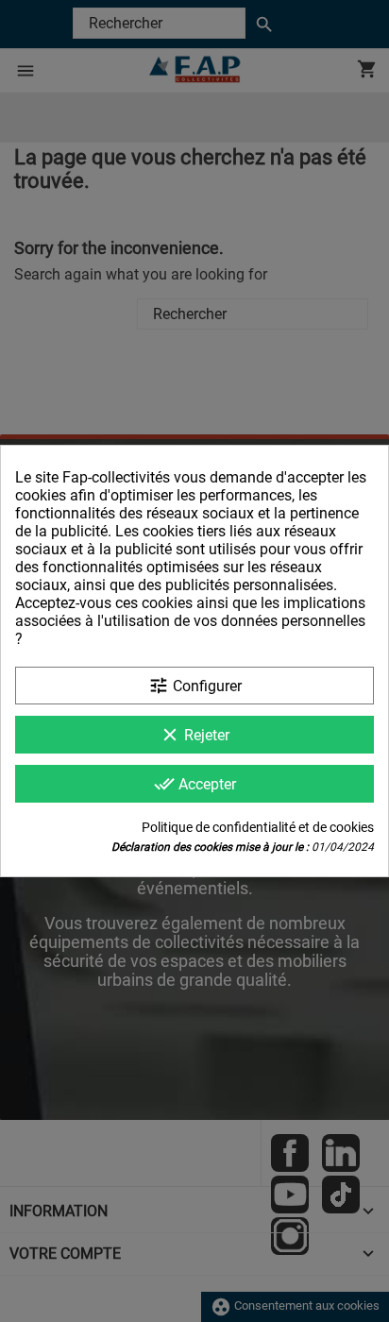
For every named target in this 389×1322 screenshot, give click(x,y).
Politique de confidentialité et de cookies (258, 827)
